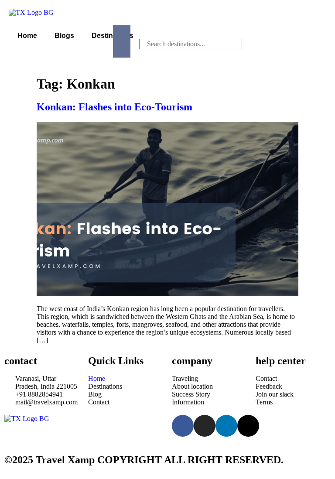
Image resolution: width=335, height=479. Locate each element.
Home (27, 35)
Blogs (64, 35)
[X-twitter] (248, 426)
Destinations (112, 35)
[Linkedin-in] (226, 426)
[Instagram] (204, 426)
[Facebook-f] (183, 426)
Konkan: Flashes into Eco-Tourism (114, 107)
